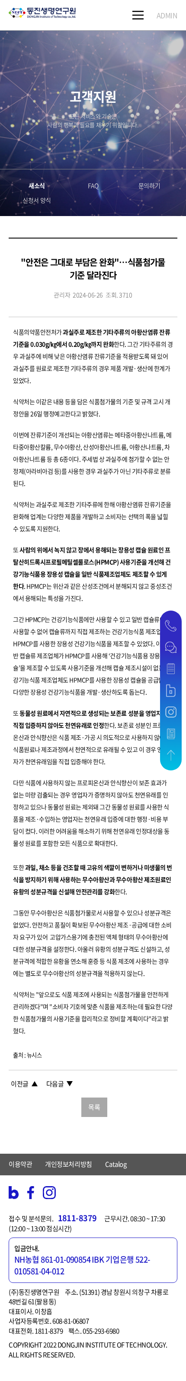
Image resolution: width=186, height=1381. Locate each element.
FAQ (93, 185)
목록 (94, 1107)
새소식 (37, 185)
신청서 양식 (36, 200)
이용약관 (20, 1164)
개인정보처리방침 (68, 1164)
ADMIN (167, 15)
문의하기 (149, 185)
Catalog (116, 1164)
